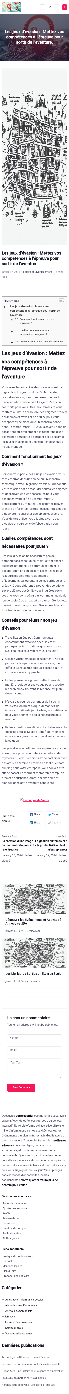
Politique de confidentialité (18, 1256)
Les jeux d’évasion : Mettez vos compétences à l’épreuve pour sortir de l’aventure (35, 311)
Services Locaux (14, 1327)
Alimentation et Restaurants (21, 1305)
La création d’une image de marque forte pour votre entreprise (18, 845)
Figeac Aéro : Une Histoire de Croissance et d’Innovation (32, 1371)
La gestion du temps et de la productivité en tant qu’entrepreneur (51, 845)
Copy (55, 822)
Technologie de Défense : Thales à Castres (25, 1357)
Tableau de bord (12, 1218)
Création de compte (14, 1228)
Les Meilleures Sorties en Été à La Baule (33, 973)
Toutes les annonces (15, 1203)
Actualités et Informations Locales (24, 1299)
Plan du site (9, 1271)
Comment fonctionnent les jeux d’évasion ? (37, 321)
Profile (6, 1213)
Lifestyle (10, 1316)
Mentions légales (12, 1266)
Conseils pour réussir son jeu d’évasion (41, 341)
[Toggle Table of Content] (60, 301)
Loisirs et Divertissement (37, 271)
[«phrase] (34, 800)
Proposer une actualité (16, 1276)
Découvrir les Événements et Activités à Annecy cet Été (32, 1364)
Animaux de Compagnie (18, 1311)
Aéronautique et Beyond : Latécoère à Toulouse (28, 1384)
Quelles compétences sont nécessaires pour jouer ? (35, 332)
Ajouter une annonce (15, 1208)
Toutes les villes (12, 1233)
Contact (7, 1261)
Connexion (9, 1223)
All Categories (11, 1238)
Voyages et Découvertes (19, 1333)
